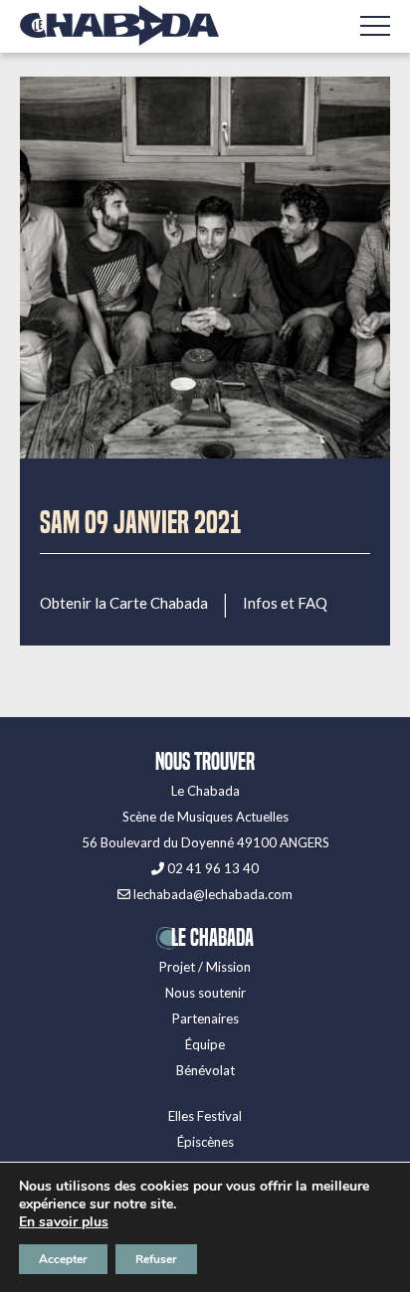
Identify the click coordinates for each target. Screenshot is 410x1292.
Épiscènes (205, 1142)
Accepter (63, 1259)
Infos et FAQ (285, 603)
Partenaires (205, 1018)
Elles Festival (205, 1116)
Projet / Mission (205, 967)
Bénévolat (205, 1070)
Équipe (205, 1044)
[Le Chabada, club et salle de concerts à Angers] (119, 25)
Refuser (156, 1259)
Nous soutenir (205, 993)
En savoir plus (63, 1222)
